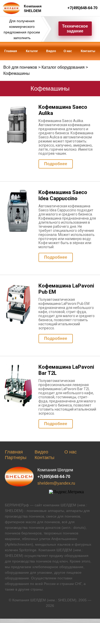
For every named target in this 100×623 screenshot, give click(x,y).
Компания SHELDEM (33, 8)
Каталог (32, 51)
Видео (51, 51)
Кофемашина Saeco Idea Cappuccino (62, 195)
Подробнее (55, 164)
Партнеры (15, 457)
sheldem (19, 476)
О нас (68, 51)
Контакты (88, 51)
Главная (10, 51)
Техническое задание (75, 28)
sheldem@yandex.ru (56, 483)
